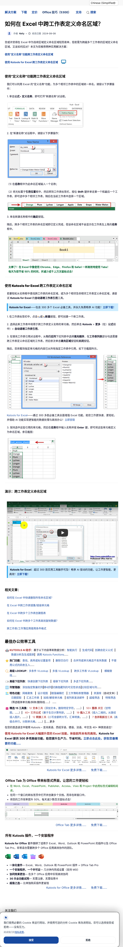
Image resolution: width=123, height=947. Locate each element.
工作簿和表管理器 (78, 693)
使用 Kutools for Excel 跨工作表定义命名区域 (31, 62)
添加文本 (50, 708)
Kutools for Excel (17, 415)
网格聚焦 (27, 693)
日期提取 (16, 697)
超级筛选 (94, 697)
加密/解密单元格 (52, 697)
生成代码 (87, 650)
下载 (24, 12)
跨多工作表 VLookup (86, 670)
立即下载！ (109, 307)
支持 (79, 12)
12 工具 (36, 708)
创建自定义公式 (104, 650)
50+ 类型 (94, 708)
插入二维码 (99, 712)
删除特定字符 (66, 708)
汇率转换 (74, 717)
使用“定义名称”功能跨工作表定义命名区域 (29, 54)
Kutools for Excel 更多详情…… (66, 770)
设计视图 (43, 693)
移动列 (48, 687)
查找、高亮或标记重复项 (36, 660)
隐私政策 (19, 932)
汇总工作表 (32, 697)
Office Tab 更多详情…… (71, 825)
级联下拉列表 (60, 681)
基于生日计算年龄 (53, 712)
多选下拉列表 (81, 681)
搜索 (93, 12)
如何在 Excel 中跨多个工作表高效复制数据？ (33, 620)
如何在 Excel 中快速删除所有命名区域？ (30, 597)
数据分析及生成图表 (22, 654)
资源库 (97, 693)
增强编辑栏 (57, 693)
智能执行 (72, 650)
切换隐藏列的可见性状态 (67, 687)
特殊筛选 (110, 697)
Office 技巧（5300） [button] (56, 12)
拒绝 (88, 940)
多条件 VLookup (38, 670)
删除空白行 (62, 660)
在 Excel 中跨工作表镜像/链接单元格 (28, 605)
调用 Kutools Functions (50, 654)
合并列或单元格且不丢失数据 (90, 660)
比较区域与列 (89, 687)
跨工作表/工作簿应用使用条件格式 (26, 628)
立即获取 (70, 419)
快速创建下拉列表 (38, 681)
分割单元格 (28, 721)
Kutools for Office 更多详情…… (66, 887)
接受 (31, 940)
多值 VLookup (60, 670)
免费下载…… (99, 770)
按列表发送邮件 (75, 697)
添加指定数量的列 (32, 687)
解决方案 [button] (10, 12)
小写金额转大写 (58, 717)
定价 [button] (34, 12)
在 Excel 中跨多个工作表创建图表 (26, 613)
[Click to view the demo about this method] (62, 62)
